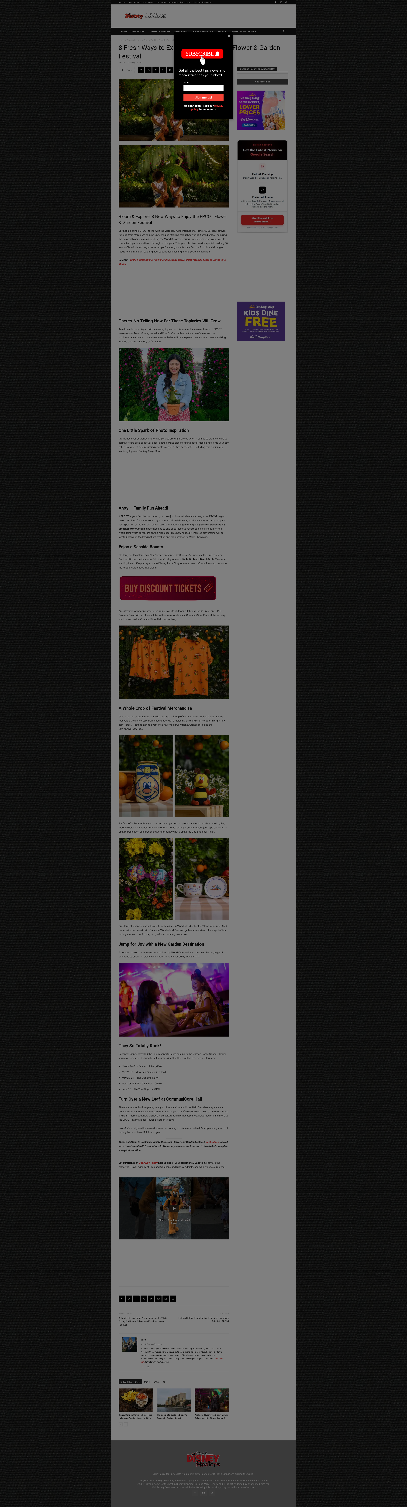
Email (186, 82)
